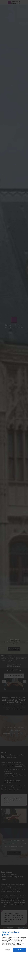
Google (13, 944)
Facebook (18, 944)
